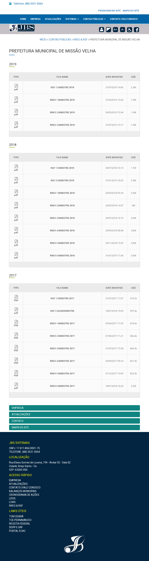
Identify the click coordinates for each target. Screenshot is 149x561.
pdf (16, 89)
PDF (16, 300)
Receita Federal (19, 523)
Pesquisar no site (109, 10)
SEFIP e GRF (16, 527)
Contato (17, 420)
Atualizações (53, 19)
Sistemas (71, 19)
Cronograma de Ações (24, 494)
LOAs (12, 502)
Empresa (36, 19)
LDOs (12, 498)
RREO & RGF (80, 39)
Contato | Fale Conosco (124, 19)
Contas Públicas (93, 19)
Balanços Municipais (23, 491)
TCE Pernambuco (20, 520)
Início (43, 39)
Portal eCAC (17, 530)
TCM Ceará (16, 516)
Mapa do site (131, 10)
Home (23, 19)
